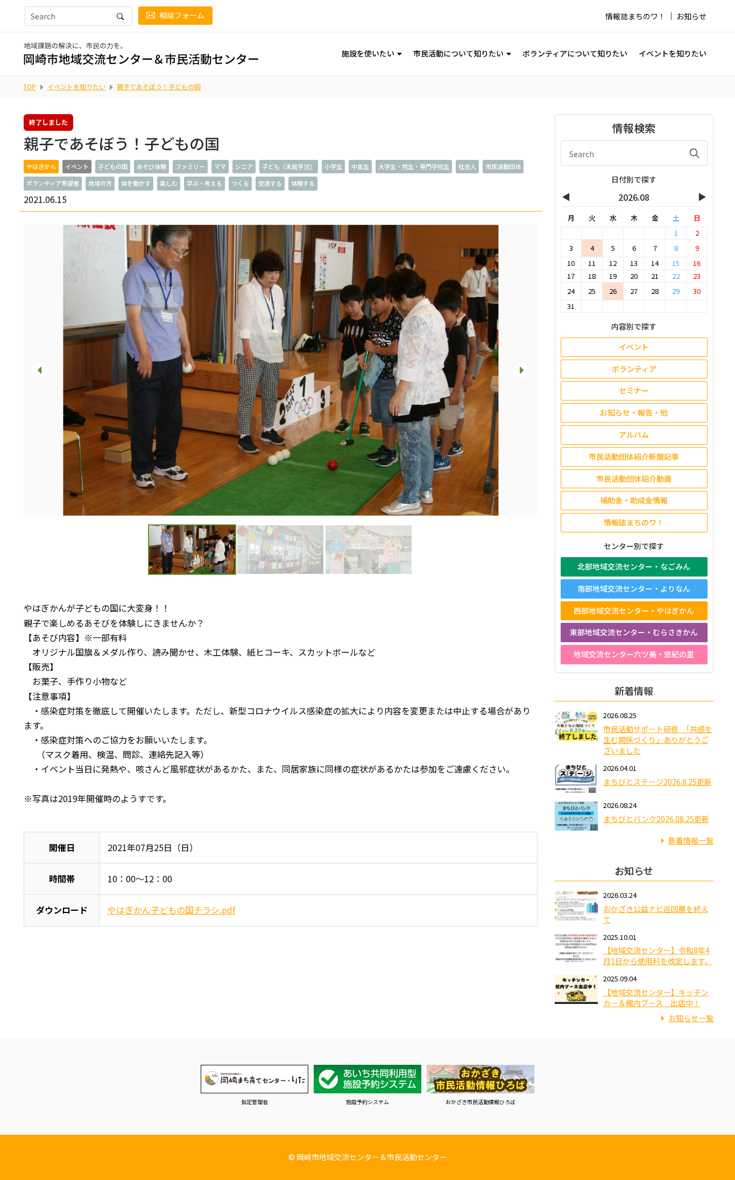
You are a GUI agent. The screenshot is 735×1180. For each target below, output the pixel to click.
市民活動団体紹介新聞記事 (634, 456)
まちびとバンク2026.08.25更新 (656, 818)
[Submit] (695, 153)
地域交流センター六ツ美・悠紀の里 (634, 654)
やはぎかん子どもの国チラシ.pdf (171, 909)
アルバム (634, 434)
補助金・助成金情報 (634, 500)
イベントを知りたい (672, 53)
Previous (40, 370)
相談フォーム (181, 15)
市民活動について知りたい (458, 53)
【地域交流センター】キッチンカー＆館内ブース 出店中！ (656, 997)
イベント (634, 346)
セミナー (634, 390)
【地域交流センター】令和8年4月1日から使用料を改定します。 (657, 955)
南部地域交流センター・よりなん (633, 588)
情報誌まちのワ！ (635, 16)
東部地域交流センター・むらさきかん (634, 632)
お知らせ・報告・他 (634, 412)
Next (521, 370)
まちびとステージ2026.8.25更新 (657, 781)
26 (613, 291)
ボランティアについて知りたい (574, 53)
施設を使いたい (368, 53)
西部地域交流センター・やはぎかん (634, 610)
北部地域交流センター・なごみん (633, 566)
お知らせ (691, 16)
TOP (29, 86)
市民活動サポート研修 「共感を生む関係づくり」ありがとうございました (657, 740)
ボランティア (634, 368)
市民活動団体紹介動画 (634, 478)
